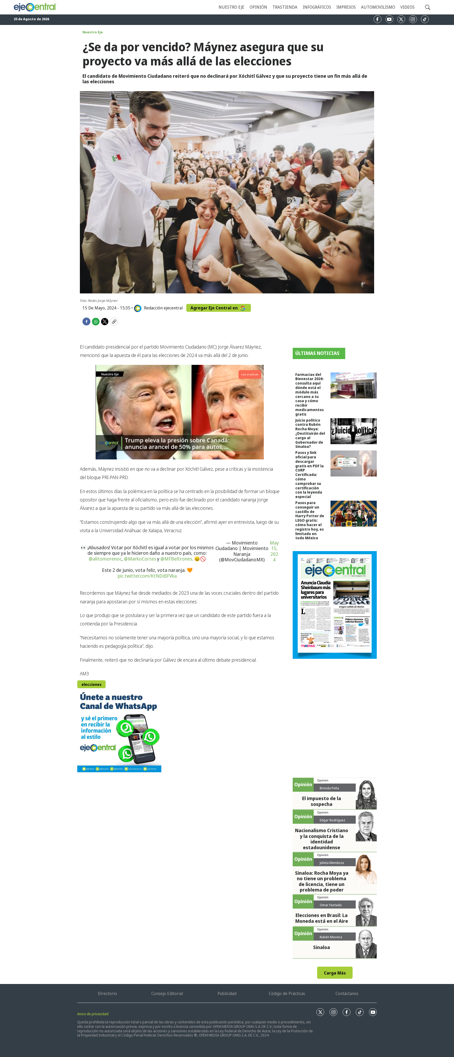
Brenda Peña (329, 788)
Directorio (107, 993)
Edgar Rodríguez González (332, 822)
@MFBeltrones (176, 559)
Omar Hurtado (331, 905)
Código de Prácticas (287, 993)
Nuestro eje (231, 7)
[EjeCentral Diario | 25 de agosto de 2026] (335, 605)
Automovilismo (378, 7)
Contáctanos (347, 993)
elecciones (91, 684)
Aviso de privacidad (93, 1013)
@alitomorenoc (105, 559)
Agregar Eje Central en (214, 308)
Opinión (258, 7)
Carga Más (335, 973)
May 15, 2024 (274, 551)
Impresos (346, 7)
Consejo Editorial (167, 993)
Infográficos (317, 7)
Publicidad (227, 993)
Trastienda (284, 7)
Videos (407, 7)
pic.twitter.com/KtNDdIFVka (147, 576)
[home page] (35, 7)
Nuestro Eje (92, 32)
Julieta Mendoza (332, 862)
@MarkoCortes (140, 559)
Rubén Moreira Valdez (331, 939)
